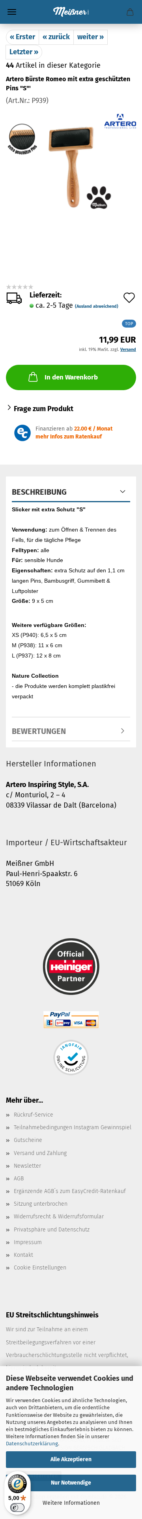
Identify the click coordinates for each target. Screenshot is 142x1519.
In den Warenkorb (71, 377)
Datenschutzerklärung (32, 1444)
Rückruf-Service (33, 1114)
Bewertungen (39, 731)
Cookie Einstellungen (40, 1267)
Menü (12, 12)
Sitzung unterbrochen (40, 1204)
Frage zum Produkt (43, 408)
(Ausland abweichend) (96, 306)
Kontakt (23, 1255)
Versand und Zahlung (40, 1153)
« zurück (56, 36)
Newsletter (27, 1166)
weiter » (90, 36)
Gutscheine (28, 1140)
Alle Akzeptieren (71, 1459)
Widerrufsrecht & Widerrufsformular (59, 1216)
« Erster (22, 36)
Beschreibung (39, 492)
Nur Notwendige (71, 1482)
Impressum (28, 1242)
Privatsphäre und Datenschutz (52, 1229)
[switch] (17, 1507)
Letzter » (23, 52)
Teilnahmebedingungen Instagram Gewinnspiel (72, 1127)
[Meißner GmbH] (71, 12)
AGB (19, 1178)
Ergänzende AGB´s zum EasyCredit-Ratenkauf (70, 1191)
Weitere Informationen (71, 1503)
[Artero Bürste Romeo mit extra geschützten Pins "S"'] (71, 165)
